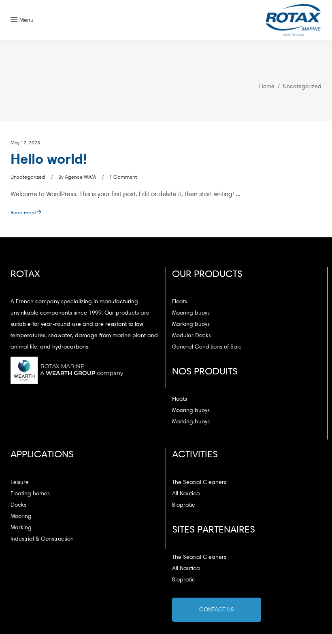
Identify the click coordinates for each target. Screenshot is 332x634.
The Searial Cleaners (199, 482)
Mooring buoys (191, 312)
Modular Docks (191, 335)
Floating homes (30, 493)
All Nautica (186, 493)
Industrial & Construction (42, 538)
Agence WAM (80, 177)
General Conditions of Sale (207, 346)
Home (267, 86)
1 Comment (123, 177)
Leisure (20, 482)
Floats (179, 301)
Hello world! (49, 158)
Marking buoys (191, 324)
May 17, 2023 (25, 142)
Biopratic (183, 504)
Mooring (21, 516)
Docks (18, 504)
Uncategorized (28, 177)
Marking (21, 527)
